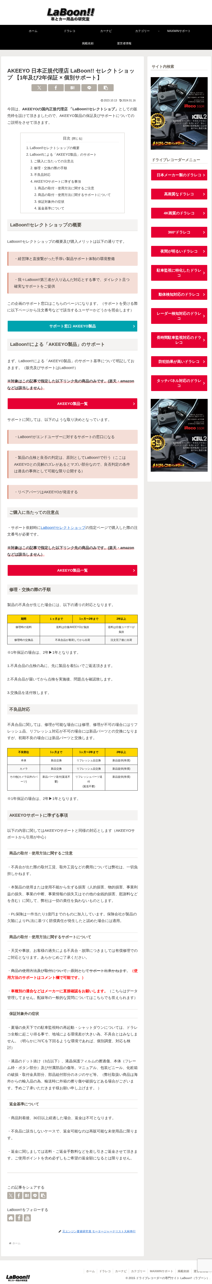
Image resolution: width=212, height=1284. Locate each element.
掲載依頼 (183, 1271)
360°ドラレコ (179, 232)
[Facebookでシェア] (56, 87)
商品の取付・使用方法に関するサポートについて (74, 195)
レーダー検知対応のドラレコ (179, 316)
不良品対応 (42, 174)
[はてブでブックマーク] (72, 87)
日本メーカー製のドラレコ (179, 175)
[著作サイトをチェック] (10, 1217)
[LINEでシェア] (89, 87)
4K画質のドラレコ (179, 213)
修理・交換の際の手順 (50, 168)
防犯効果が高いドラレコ (179, 362)
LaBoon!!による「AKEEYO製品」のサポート (63, 154)
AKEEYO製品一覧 (72, 404)
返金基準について (51, 208)
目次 (66, 138)
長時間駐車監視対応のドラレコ (179, 340)
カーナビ (121, 1271)
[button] (106, 87)
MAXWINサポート (161, 1271)
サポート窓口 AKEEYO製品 (72, 326)
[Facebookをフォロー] (19, 1217)
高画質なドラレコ (179, 194)
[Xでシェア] (39, 87)
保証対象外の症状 (51, 201)
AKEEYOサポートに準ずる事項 (57, 181)
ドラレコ (105, 1271)
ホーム (90, 1271)
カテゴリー (138, 1271)
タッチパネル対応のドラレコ (179, 383)
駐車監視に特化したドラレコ (179, 272)
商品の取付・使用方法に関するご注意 (66, 188)
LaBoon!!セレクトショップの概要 (55, 148)
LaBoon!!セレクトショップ (63, 528)
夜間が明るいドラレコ (179, 251)
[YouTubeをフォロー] (27, 1217)
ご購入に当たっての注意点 (54, 161)
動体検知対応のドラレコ (179, 294)
